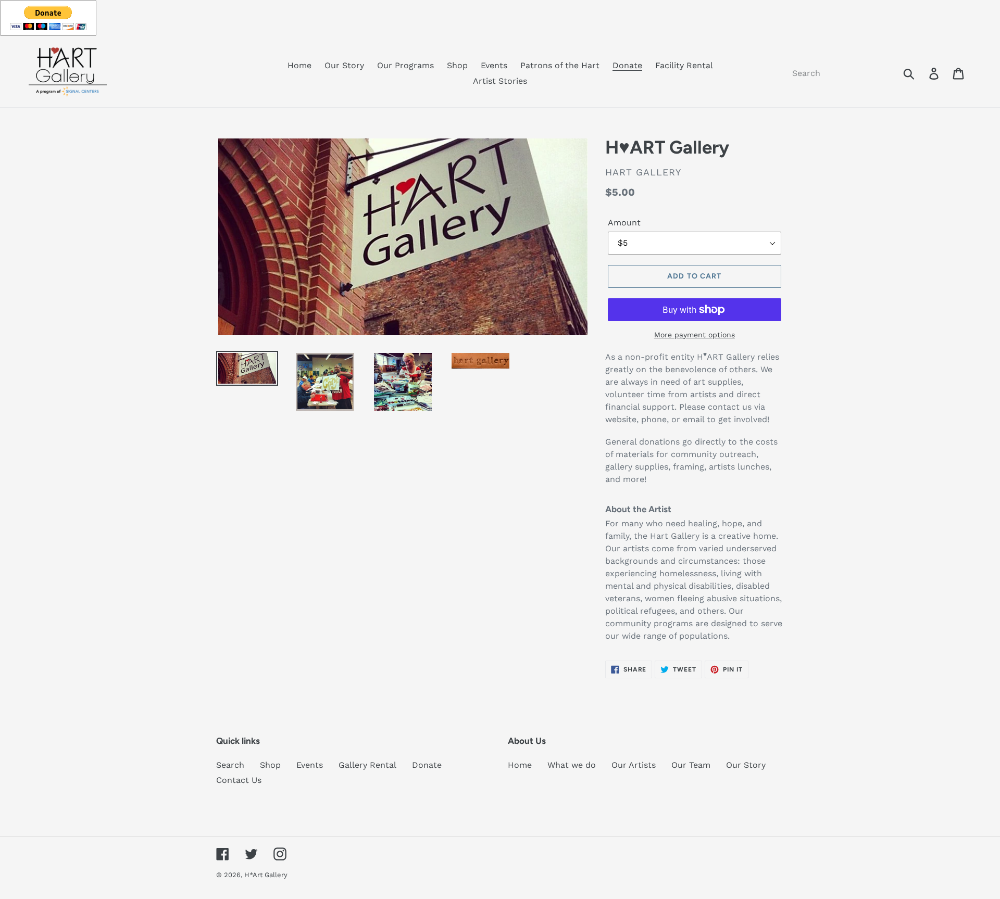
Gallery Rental (367, 765)
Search (230, 765)
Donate (427, 765)
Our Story (746, 765)
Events (309, 765)
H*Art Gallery (266, 875)
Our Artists (633, 765)
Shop (270, 765)
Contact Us (238, 780)
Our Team (690, 765)
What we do (571, 765)
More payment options (694, 335)
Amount (624, 222)
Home (520, 765)
